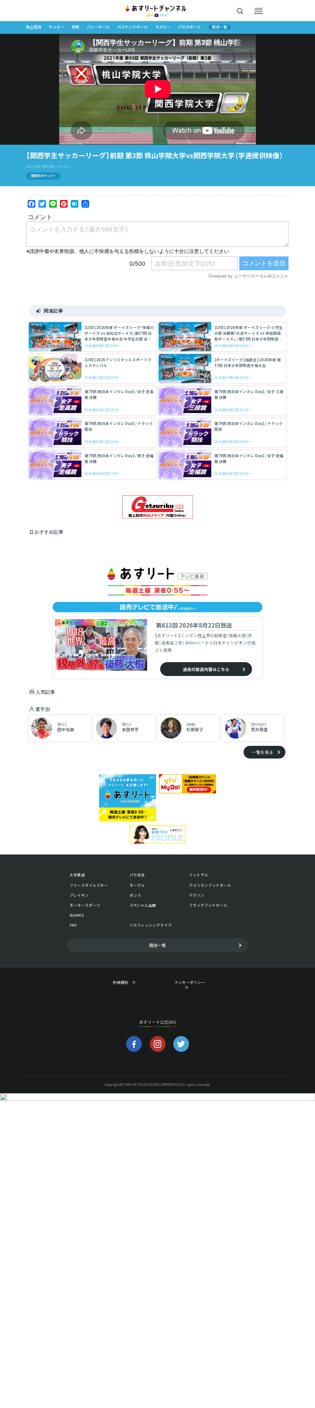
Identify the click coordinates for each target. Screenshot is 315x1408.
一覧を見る (262, 752)
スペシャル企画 (142, 905)
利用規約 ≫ (129, 982)
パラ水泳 (137, 875)
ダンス (135, 895)
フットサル (198, 875)
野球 (76, 27)
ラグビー (163, 27)
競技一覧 (219, 27)
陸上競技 (33, 27)
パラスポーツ (189, 27)
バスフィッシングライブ (150, 925)
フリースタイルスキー (89, 885)
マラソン (196, 895)
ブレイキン (79, 895)
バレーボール (98, 27)
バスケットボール (132, 27)
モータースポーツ (85, 905)
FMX (73, 925)
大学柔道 (77, 875)
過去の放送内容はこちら (206, 669)
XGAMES (77, 915)
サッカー (56, 27)
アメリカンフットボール (210, 885)
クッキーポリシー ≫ (191, 985)
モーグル (137, 885)
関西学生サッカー (43, 175)
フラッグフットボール (208, 905)
